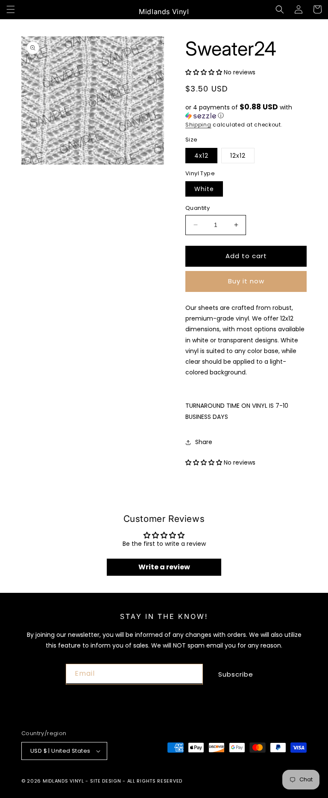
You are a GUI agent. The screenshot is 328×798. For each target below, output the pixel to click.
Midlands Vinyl (63, 780)
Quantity (197, 208)
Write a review (164, 567)
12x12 (238, 155)
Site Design (105, 780)
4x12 (201, 155)
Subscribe (235, 674)
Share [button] (203, 442)
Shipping (198, 124)
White (204, 189)
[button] (10, 9)
